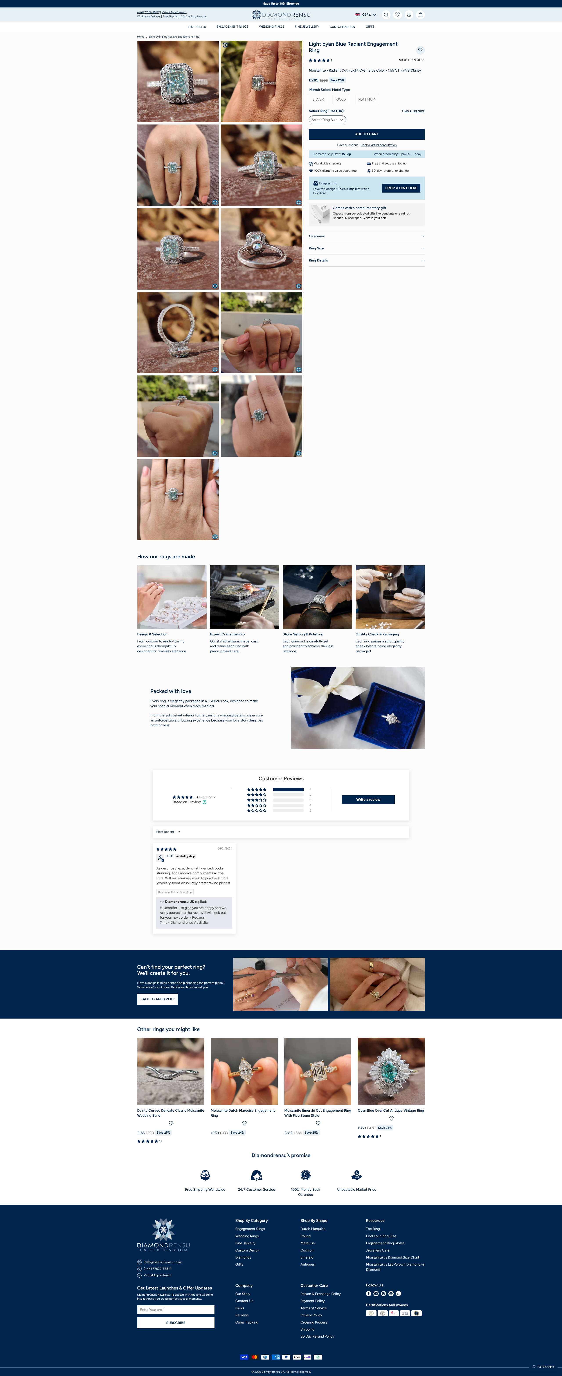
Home (140, 36)
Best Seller (196, 27)
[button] (233, 27)
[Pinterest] (391, 1293)
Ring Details (318, 260)
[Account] (409, 14)
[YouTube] (376, 1293)
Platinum (366, 99)
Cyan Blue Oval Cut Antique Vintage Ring (391, 1110)
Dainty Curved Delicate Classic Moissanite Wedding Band (170, 1112)
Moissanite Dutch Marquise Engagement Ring (243, 1112)
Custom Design (342, 27)
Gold (341, 99)
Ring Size (316, 248)
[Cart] (420, 14)
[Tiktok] (398, 1293)
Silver (318, 99)
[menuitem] (386, 14)
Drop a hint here (401, 188)
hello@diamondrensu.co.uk (162, 1262)
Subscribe (175, 1323)
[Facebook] (368, 1293)
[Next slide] (418, 1091)
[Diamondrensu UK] (281, 14)
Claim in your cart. (375, 218)
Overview (317, 236)
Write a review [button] (368, 799)
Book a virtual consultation (379, 145)
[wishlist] (397, 14)
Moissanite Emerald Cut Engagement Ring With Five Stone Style (317, 1112)
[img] (166, 849)
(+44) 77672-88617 (148, 12)
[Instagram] (383, 1293)
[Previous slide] (143, 1091)
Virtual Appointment (174, 12)
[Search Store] (386, 14)
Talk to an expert (157, 999)
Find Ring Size (413, 111)
